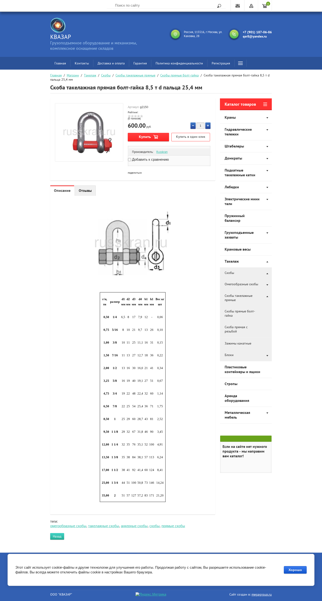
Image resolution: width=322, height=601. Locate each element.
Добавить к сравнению (150, 159)
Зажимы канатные (238, 343)
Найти (217, 5)
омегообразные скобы (68, 526)
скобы (154, 526)
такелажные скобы (103, 526)
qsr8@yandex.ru (255, 36)
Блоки (229, 355)
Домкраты (233, 158)
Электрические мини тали (242, 201)
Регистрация (221, 63)
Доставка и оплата (111, 63)
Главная (60, 63)
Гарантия (140, 63)
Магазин (73, 75)
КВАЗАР (60, 37)
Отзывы (85, 190)
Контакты (82, 63)
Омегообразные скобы (241, 284)
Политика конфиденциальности (179, 63)
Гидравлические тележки (238, 131)
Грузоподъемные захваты (239, 235)
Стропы (231, 383)
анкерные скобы (134, 526)
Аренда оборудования (237, 398)
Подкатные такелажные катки (240, 172)
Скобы (106, 75)
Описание (62, 190)
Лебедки (232, 187)
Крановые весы (238, 249)
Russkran (162, 152)
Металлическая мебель (237, 415)
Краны (230, 117)
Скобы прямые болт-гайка (179, 75)
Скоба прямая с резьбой (236, 329)
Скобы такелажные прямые (135, 75)
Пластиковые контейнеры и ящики (242, 369)
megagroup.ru (262, 594)
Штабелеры (234, 146)
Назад (57, 536)
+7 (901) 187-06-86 (257, 32)
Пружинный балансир (235, 218)
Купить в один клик (190, 136)
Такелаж (90, 75)
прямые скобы (173, 526)
